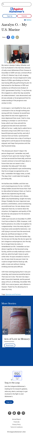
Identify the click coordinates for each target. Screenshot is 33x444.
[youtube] (14, 413)
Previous (5, 332)
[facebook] (8, 37)
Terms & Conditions (16, 427)
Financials (17, 422)
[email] (17, 37)
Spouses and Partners (13, 294)
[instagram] (23, 413)
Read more (9, 345)
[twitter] (12, 37)
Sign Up (9, 16)
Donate (24, 16)
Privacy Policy (16, 424)
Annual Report (16, 419)
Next (28, 332)
